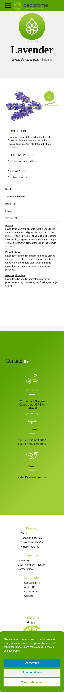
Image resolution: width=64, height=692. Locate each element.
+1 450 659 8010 (35, 443)
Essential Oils (32, 42)
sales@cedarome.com (32, 477)
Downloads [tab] (10, 204)
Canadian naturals (31, 538)
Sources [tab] (8, 211)
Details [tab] (8, 189)
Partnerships (25, 569)
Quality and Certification (32, 564)
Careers (28, 595)
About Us (29, 587)
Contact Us (31, 591)
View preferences (32, 682)
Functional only (32, 672)
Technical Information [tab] (15, 196)
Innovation (24, 560)
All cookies (32, 662)
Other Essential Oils (32, 542)
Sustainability (32, 582)
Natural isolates (30, 546)
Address (32, 390)
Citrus (24, 533)
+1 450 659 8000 (35, 440)
